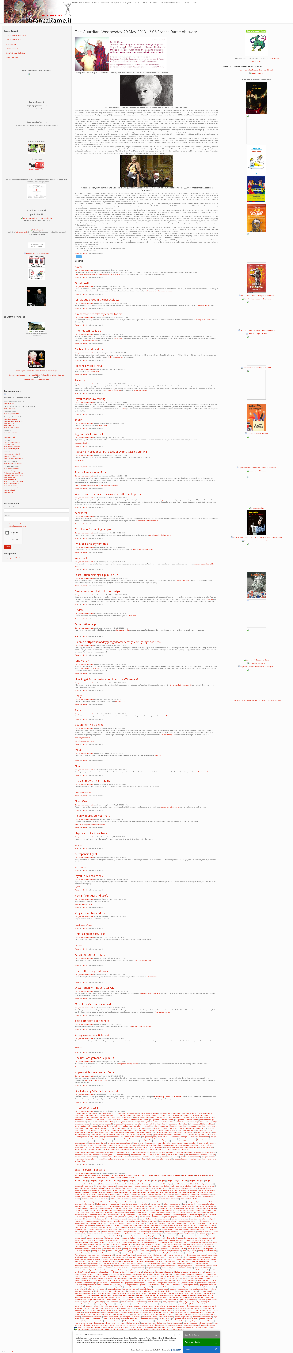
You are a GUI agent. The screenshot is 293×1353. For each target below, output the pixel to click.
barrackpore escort (144, 1202)
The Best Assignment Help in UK (94, 1058)
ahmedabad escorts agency (102, 1155)
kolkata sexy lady (160, 1255)
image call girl (86, 1287)
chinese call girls (167, 1190)
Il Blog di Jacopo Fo (12, 48)
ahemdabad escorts (180, 1159)
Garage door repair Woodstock (91, 668)
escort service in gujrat (161, 1141)
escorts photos (93, 1261)
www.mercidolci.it (10, 456)
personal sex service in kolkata (86, 1227)
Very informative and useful (92, 895)
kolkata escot (125, 1240)
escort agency (202, 1206)
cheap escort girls (196, 1215)
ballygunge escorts (169, 1302)
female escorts (138, 1188)
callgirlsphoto (117, 1246)
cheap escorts (212, 1223)
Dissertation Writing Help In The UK (96, 575)
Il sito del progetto (256, 61)
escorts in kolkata (124, 1194)
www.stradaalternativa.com (13, 481)
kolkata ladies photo (202, 1270)
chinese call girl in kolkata (109, 1190)
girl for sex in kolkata (166, 1317)
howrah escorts (149, 1329)
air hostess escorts (173, 1257)
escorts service (168, 1194)
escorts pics (129, 1259)
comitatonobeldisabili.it (12, 442)
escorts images (200, 1266)
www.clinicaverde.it (10, 486)
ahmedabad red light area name (97, 1128)
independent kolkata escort (110, 1253)
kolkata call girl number (197, 1242)
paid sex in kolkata (140, 1306)
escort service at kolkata (107, 1194)
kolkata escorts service (131, 1192)
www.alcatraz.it (9, 403)
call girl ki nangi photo (134, 1227)
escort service (127, 1206)
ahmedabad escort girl (83, 1155)
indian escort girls (168, 1268)
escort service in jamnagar (142, 1139)
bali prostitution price (157, 1149)
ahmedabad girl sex (114, 1120)
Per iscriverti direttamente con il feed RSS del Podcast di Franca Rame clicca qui (36, 375)
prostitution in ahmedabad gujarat (120, 1143)
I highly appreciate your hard (92, 815)
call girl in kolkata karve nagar (199, 1261)
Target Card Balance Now (142, 960)
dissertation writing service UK (149, 993)
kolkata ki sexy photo (168, 1234)
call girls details (93, 1270)
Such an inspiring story (89, 349)
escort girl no (150, 1143)
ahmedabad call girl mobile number (198, 1122)
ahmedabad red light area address (201, 1124)
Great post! (82, 283)
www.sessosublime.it (11, 484)
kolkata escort (92, 1184)
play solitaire (79, 460)
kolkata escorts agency (142, 1230)
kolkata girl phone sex (177, 1329)
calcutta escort (94, 1230)
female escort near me (129, 1319)
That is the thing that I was (91, 971)
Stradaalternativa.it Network (256, 31)
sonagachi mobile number (187, 1283)
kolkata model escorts (182, 1194)
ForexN (123, 409)
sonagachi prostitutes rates (193, 1236)
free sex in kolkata (136, 1327)
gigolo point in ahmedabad (162, 1135)
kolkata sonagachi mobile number (88, 1285)
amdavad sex (96, 1135)
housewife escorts (138, 1266)
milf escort (194, 1225)
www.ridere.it (8, 492)
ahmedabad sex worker (186, 1139)
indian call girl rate (138, 1300)
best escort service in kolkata (169, 1199)
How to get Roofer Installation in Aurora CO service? (106, 679)
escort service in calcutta (167, 1221)
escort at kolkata (185, 1217)
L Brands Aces (152, 977)
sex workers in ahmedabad (130, 1137)
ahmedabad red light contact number (111, 1159)
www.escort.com (203, 1280)
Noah (78, 766)
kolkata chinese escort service (148, 1190)
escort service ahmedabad (84, 1152)
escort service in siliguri (185, 1268)
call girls (77, 1181)
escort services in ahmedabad (87, 1113)
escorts (101, 1192)
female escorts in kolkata (156, 1223)
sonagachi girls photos (201, 1259)
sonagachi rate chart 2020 (166, 1266)
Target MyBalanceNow (83, 793)
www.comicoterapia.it (11, 449)
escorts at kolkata (142, 1212)
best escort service (161, 1297)
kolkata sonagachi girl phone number (150, 1236)
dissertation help (122, 630)
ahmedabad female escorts (193, 1117)
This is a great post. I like (90, 934)
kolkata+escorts (101, 1204)
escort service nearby (99, 1319)
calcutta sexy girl (202, 1234)
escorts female (141, 1293)
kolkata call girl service (111, 1263)
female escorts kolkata (186, 1234)
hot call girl (156, 1230)
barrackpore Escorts (128, 1202)
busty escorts (107, 1285)
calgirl (203, 1145)
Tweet (79, 257)
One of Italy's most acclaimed (93, 1004)
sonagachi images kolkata (166, 1283)
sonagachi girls (80, 1270)
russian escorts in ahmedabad (113, 1135)
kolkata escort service (113, 1192)
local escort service (144, 1135)
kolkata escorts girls (100, 1219)
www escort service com (83, 1323)
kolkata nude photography (96, 1289)
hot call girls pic (119, 1221)
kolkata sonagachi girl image (126, 1270)
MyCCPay (78, 887)
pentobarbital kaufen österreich (147, 521)
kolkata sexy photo (81, 1223)
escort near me (141, 1302)
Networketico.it (21, 232)
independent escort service (202, 1317)
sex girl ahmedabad (124, 1115)
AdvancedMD (164, 716)
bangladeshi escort (146, 1289)
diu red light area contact (124, 1122)
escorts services (166, 1314)
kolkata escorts (80, 1184)
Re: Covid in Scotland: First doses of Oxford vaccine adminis (111, 451)
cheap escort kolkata (128, 1215)
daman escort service (116, 1145)
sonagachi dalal (94, 1232)
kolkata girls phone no (163, 1274)
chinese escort (175, 1188)
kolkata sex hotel (133, 1323)
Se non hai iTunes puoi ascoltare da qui (36, 380)
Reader (79, 266)
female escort (150, 1188)
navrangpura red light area (84, 1141)
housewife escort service (157, 1293)
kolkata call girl (134, 1184)
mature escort (133, 1219)
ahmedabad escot (141, 1124)
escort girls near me (170, 1145)
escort (156, 1184)
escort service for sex (170, 1128)
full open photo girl (116, 1283)
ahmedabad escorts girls (141, 1115)
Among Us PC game (140, 390)
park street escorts (154, 1302)
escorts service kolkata (187, 1192)
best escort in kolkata (113, 1234)
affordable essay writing (154, 500)
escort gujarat (177, 1143)
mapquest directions (82, 443)
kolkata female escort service (155, 1225)
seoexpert (81, 513)
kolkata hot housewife (122, 1266)
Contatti (186, 2)
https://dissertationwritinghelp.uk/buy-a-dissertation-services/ (96, 485)
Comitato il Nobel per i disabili (16, 35)
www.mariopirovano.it (11, 427)
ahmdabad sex (117, 1130)
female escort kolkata (151, 1227)
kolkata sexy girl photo (141, 1210)
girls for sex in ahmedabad (190, 1157)
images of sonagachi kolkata (177, 1276)
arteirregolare (9, 444)
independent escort (125, 1186)
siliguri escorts (149, 1272)
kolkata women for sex (91, 1325)
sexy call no (86, 1280)
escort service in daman (97, 1143)
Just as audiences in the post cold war (98, 299)
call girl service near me (96, 1300)
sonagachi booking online (187, 1221)
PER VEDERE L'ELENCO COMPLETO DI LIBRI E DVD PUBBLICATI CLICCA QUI (256, 700)
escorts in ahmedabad (175, 1155)
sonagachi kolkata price (160, 1270)
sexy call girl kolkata (128, 1238)
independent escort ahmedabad (161, 1120)
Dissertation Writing (183, 580)
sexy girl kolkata (80, 1246)
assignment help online (89, 725)
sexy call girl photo (205, 1246)
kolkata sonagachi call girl (172, 1204)
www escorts (142, 1215)
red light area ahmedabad (109, 1137)
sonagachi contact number (150, 1246)
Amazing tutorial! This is (90, 954)
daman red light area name (173, 1147)
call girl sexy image (190, 1246)
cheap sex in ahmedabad (199, 1115)
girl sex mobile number (124, 1147)
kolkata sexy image (185, 1227)
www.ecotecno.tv (10, 479)
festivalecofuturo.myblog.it (13, 473)
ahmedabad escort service (105, 1152)
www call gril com (181, 1242)
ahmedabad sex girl (208, 1155)
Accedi (7, 547)
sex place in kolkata (175, 1323)
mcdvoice (132, 616)
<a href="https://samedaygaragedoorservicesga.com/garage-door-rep (118, 642)
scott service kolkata (182, 1230)
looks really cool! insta (88, 366)
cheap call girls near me (131, 1242)
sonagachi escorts (98, 1251)
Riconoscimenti (11, 44)
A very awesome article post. (92, 1035)
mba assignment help (82, 738)
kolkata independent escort (84, 1186)
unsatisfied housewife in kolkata (117, 1268)
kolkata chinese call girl (128, 1190)
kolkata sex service (168, 1197)
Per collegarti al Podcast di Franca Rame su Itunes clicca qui (36, 371)
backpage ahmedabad (178, 1126)
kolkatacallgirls (179, 1291)
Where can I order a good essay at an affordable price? (108, 494)
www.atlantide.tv (10, 490)
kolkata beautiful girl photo (125, 1255)
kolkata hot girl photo (180, 1215)
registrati (84, 254)
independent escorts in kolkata (86, 1188)
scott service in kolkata (117, 1223)
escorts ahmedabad (122, 1155)
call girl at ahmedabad (157, 1124)
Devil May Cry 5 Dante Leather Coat (96, 1091)
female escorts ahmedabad (144, 1117)
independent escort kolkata (160, 1186)
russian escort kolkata (191, 1325)
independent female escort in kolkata (88, 1249)
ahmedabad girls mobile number (164, 1139)
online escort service (149, 1317)
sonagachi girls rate (133, 1221)
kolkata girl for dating (119, 1272)
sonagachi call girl (83, 1212)
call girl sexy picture (153, 1268)
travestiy (80, 380)
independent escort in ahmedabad (136, 1120)
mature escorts (167, 1230)
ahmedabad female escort (100, 1117)
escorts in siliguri (81, 1230)
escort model (169, 1280)
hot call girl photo (138, 1240)
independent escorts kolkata (181, 1186)
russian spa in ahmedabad (188, 1145)
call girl (85, 1181)
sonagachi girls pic (131, 1251)
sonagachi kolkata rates (83, 1242)
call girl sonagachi (189, 1204)
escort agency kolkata (126, 1261)
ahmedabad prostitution (145, 1132)
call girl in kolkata (193, 1184)
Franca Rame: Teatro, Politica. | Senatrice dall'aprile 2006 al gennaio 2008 (105, 2)
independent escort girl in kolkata (86, 1253)
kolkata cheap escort (149, 1221)
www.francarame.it (10, 419)
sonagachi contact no (95, 1244)
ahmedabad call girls (123, 1139)
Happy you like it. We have (91, 833)
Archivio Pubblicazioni (13, 40)
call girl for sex (146, 1141)
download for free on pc (112, 390)
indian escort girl (144, 1280)
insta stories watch (93, 371)
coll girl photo (106, 1246)
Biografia (153, 2)
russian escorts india (82, 1329)
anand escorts (155, 1128)
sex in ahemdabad (107, 1115)
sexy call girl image (166, 1242)
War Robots (118, 338)
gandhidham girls (164, 1143)
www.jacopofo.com (10, 433)
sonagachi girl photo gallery (124, 1212)
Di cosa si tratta (273, 58)
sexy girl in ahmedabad (119, 1128)
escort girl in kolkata (132, 1246)
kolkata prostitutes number (111, 1232)
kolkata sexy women (153, 1263)
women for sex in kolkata (204, 1327)
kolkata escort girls (83, 1251)
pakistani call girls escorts (182, 1212)
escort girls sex (163, 1137)
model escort (102, 1283)
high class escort (147, 1249)
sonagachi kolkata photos (199, 1289)
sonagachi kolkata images (163, 1287)
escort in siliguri (144, 1270)
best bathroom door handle (92, 1021)
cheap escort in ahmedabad (177, 1124)
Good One (81, 801)
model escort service (182, 1312)
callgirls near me (162, 1329)
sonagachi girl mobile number (165, 1238)
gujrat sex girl (203, 1143)
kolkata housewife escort (124, 1208)
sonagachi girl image (120, 1257)
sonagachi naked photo (108, 1261)
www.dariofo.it (9, 423)
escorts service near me (92, 1308)
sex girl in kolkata (87, 1274)
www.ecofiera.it (9, 477)
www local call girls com (181, 1149)
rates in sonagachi (204, 1257)
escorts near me (155, 1194)
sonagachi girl (162, 1240)
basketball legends (202, 305)
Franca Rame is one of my (91, 472)
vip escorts (151, 1283)
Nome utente (9, 507)
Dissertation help (85, 624)
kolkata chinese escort (190, 1188)
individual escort (80, 1149)
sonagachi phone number (84, 1293)
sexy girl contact (101, 1274)
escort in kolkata (182, 1197)
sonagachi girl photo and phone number (124, 1204)
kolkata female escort (124, 1188)
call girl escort (143, 1149)
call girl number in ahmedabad (109, 1126)
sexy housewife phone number (92, 1268)
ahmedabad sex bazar (131, 1141)
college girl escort (126, 1244)
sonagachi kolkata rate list (91, 1236)
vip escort (159, 1261)
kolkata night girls (175, 1278)
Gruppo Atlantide (12, 57)
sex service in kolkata (139, 1194)
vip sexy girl (127, 1274)
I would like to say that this (91, 544)
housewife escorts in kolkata (146, 1208)
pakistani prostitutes (130, 1289)
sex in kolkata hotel (159, 1323)
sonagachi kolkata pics (131, 1249)
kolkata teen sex (98, 1280)
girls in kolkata (80, 1289)
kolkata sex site (165, 1304)
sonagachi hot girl (135, 1257)
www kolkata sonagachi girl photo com (160, 1259)
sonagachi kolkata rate (149, 1242)
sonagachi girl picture (185, 1266)
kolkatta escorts (195, 1197)
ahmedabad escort (190, 1113)
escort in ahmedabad (184, 1152)
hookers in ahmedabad (160, 1115)
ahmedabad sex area (204, 1130)
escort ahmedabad (192, 1155)
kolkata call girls (146, 1184)
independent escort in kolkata (203, 1186)
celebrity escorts (192, 1291)
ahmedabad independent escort (172, 1122)
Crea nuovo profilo (15, 524)
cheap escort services (151, 1234)
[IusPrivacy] (176, 1350)
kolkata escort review (206, 1221)
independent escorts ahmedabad (97, 1130)
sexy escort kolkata (92, 1221)
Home (145, 2)
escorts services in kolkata (149, 1217)
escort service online (128, 1149)
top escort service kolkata (201, 1194)
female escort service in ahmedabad (168, 1117)
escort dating (182, 1261)
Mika (78, 749)
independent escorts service (92, 1321)
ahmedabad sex (179, 1135)
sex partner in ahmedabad (138, 1128)
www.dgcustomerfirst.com (84, 904)
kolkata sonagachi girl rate (128, 1217)
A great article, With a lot (90, 434)
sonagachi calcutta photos (100, 1272)
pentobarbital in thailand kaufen (160, 535)
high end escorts (179, 1274)
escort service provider (124, 1312)
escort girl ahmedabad (197, 1159)
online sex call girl (190, 1143)
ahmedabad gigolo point (186, 1130)
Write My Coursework (162, 1012)
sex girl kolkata (114, 1319)
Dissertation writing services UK (94, 987)
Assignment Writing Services (128, 1064)
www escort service (173, 1285)
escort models (132, 1291)
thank (78, 419)
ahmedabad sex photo (100, 1132)
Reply (78, 696)
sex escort (117, 1141)
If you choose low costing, (90, 399)
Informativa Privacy (137, 1350)
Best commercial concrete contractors (160, 291)
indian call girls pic (111, 1244)
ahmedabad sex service (151, 1157)
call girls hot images (207, 1225)
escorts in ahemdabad (133, 1157)
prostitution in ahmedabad (183, 1132)
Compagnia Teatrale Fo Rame (170, 2)
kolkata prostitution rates (198, 1276)
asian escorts (209, 1244)
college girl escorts (202, 1263)
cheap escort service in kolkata (159, 1215)
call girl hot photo (81, 1210)
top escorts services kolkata (102, 1314)
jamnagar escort (203, 1139)
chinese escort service (195, 1190)
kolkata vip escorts (120, 1184)
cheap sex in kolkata (89, 1310)
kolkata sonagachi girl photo (143, 1274)
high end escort (205, 1291)
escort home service (195, 1308)
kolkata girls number (129, 1280)
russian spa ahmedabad (110, 1149)
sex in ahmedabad (132, 1145)
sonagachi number (145, 1291)
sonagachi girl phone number (133, 1225)
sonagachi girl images (183, 1259)
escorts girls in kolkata (153, 1244)
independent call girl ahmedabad (135, 1130)
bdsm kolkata (139, 1244)
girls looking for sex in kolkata (118, 1276)
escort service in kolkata (168, 1192)
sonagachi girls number (83, 1219)
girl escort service (137, 1314)
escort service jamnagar (179, 1137)
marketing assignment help (84, 741)
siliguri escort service (176, 1255)
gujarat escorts (108, 1139)
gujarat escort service (103, 1141)
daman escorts (211, 1135)
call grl (169, 1149)
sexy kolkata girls (95, 1263)
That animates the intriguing (92, 780)
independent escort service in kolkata (97, 1257)
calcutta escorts (87, 1199)
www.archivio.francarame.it (13, 421)
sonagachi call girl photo (206, 1204)
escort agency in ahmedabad (122, 1117)
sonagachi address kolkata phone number (166, 1251)
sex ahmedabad (100, 1145)
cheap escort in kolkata (98, 1215)
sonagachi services (137, 1268)
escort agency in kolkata (183, 1310)
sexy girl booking (115, 1274)
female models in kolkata (145, 1261)
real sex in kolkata (178, 1321)
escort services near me (110, 1308)
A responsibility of (86, 854)
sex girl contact (87, 1145)
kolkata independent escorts (106, 1186)
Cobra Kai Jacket (202, 772)
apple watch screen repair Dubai (95, 1072)
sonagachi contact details (207, 1251)
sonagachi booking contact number (182, 1208)
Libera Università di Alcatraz (15, 53)
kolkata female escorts (106, 1188)
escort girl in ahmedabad (156, 1155)
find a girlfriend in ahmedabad (87, 1137)
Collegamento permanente (84, 270)
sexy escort (151, 1266)
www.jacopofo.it (9, 437)
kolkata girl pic (101, 1225)
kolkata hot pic (106, 1221)
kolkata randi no (210, 1287)
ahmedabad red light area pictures (122, 1132)
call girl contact (120, 1227)
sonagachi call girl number (196, 1202)
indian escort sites (117, 1329)
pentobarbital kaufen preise (143, 549)
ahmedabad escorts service (142, 1152)
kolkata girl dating (181, 1272)
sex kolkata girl (188, 1327)
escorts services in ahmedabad (86, 1157)
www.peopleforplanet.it (12, 414)
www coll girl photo (164, 1253)
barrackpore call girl (111, 1202)
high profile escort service (136, 1223)
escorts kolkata (92, 1194)
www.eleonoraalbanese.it (13, 463)
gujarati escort (139, 1143)
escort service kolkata (174, 1223)
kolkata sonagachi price (185, 1263)
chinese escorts (162, 1188)
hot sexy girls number (190, 1285)
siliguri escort (144, 1251)
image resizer (102, 425)
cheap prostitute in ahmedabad (86, 1126)
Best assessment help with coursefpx (97, 591)
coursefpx (209, 599)
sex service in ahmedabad (136, 1159)
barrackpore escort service (162, 1202)
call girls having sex (149, 1137)
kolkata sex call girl (140, 1312)
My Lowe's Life (120, 701)
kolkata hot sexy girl (107, 1270)
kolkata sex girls (100, 1276)
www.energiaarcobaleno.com (14, 458)
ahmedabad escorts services (127, 1113)
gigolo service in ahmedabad (151, 1145)
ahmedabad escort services (95, 1120)
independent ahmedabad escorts (111, 1157)
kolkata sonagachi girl (201, 1217)
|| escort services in (87, 1107)
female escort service (89, 1192)
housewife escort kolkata (98, 1210)
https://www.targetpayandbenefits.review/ (90, 825)
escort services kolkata (198, 1219)
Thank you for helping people (93, 529)
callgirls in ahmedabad (203, 1132)
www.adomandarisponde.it (13, 475)
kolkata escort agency (114, 1251)
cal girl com (162, 1278)
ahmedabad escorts (107, 1113)
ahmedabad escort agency (148, 1113)
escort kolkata (80, 1194)
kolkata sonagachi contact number (151, 1232)
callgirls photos (168, 1312)
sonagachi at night (111, 1295)
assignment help (166, 735)
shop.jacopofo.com (10, 435)
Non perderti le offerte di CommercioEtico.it (256, 70)
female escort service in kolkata (132, 1263)
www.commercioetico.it (12, 454)
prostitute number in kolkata (193, 1244)
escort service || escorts (90, 1170)
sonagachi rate (196, 1293)
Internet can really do (88, 330)
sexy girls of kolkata (176, 1240)
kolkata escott (115, 1199)
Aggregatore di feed (13, 558)
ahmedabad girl (94, 1149)
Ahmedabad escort (192, 1147)
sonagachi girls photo (95, 1240)
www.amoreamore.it (11, 488)
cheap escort (140, 1259)
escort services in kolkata (120, 1197)
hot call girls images (111, 1240)
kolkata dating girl (168, 1263)
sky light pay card (81, 867)
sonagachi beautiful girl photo (136, 1285)
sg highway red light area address (146, 1122)
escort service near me (205, 1192)
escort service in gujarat (196, 1135)
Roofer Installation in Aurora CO (181, 685)
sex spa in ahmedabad (94, 1147)
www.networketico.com (12, 446)
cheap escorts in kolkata (202, 1310)
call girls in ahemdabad (164, 1132)
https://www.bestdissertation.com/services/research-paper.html (97, 274)
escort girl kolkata (194, 1249)
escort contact (146, 1323)
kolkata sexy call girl (112, 1238)
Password (8, 515)
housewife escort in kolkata (206, 1208)
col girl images (157, 1280)
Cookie (195, 2)
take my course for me (203, 320)
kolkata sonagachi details (101, 1278)
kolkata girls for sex (209, 1249)
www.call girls (87, 1276)
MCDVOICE (78, 845)
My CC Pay (78, 1047)
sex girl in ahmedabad (209, 1157)
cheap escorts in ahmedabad (101, 1124)
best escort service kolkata (132, 1234)
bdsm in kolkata (93, 1246)
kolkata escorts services (149, 1192)
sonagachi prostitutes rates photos (198, 1240)
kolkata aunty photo (197, 1272)
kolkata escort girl (108, 1255)
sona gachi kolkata (114, 1289)
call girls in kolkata (207, 1184)
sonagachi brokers (130, 1232)
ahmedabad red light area (180, 1141)
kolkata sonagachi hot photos (97, 1259)
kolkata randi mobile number (179, 1293)
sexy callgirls (118, 1285)
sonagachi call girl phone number (162, 1210)
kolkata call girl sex (111, 1306)
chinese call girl (180, 1190)
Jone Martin (82, 660)
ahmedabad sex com (199, 1141)
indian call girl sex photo (164, 1272)
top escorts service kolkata (200, 1312)
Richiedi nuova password (17, 526)
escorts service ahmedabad (86, 1159)
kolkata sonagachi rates (173, 1236)
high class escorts (210, 1215)
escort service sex (94, 1139)
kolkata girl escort (161, 1249)
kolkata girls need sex (95, 1295)
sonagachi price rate (188, 1232)
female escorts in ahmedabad (170, 1113)
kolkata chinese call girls (90, 1190)
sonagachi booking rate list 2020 (120, 1210)
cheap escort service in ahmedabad (100, 1122)
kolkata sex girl (128, 1321)
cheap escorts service (157, 1276)
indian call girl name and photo (123, 1293)
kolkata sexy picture (189, 1257)
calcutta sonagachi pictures (185, 1280)
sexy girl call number (132, 1287)
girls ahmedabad (207, 1147)
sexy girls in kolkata (106, 1227)
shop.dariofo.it (9, 425)
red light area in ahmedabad (132, 1126)
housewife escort (162, 1289)
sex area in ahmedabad (197, 1126)
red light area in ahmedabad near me (193, 1128)
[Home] (38, 11)
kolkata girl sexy (106, 1266)
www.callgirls (148, 1257)
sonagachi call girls (209, 1210)
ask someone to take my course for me (98, 314)
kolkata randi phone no (148, 1278)
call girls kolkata (179, 1184)
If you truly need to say (89, 876)
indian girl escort (119, 1291)
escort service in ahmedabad (164, 1152)
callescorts (86, 1278)
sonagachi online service (83, 1206)
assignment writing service (170, 807)
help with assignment (116, 357)
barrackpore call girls (95, 1202)
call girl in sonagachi (106, 1208)
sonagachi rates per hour (146, 1253)
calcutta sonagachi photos (207, 1283)
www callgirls (144, 1204)
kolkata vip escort (105, 1184)
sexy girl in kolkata (116, 1259)
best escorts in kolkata (189, 1199)
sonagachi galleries (113, 1280)
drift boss (158, 755)
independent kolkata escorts (161, 1212)
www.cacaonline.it (10, 408)
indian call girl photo (116, 1287)
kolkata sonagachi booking (86, 1217)
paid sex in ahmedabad (179, 1115)
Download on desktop (90, 341)
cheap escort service (169, 1227)
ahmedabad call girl (82, 1117)
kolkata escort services (151, 1197)
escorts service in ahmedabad (204, 1152)
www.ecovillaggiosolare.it (13, 471)
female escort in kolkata (163, 1291)
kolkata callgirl (170, 1261)
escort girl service (156, 1147)
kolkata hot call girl (114, 1242)
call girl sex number (141, 1147)
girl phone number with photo (135, 1283)
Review (79, 610)
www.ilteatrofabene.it (11, 469)
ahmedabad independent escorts (156, 1126)
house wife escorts (135, 1272)
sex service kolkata (101, 1199)
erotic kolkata (197, 1287)
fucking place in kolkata (134, 1329)
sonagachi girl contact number (101, 1212)
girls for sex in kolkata (150, 1310)
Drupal (14, 1352)
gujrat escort (130, 1135)
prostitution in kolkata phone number (125, 1278)
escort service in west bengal (193, 1278)
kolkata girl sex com (205, 1323)
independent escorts (141, 1186)
